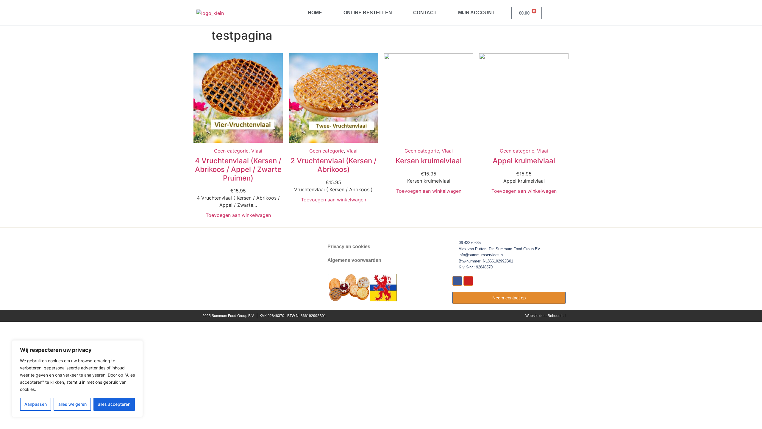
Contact (425, 12)
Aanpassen (35, 404)
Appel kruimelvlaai (524, 160)
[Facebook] (457, 281)
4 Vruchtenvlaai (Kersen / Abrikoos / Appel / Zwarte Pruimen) (238, 169)
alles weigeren (72, 404)
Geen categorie (231, 151)
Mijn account (476, 12)
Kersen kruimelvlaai (429, 160)
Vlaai (256, 151)
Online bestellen (367, 12)
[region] (77, 378)
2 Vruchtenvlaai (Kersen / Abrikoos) (334, 165)
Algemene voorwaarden (354, 260)
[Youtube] (468, 281)
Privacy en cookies (348, 246)
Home (315, 12)
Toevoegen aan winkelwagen (238, 215)
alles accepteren (114, 404)
